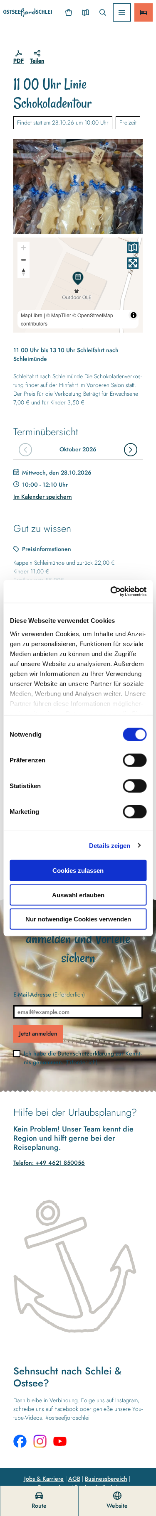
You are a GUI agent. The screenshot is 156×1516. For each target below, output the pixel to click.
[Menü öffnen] (122, 12)
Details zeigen (109, 845)
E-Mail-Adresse (49, 994)
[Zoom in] (23, 248)
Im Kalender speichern (42, 496)
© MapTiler (58, 314)
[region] (78, 285)
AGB (74, 1478)
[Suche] (102, 12)
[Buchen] (143, 12)
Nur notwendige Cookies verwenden (78, 919)
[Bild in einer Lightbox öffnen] (78, 186)
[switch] (134, 760)
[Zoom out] (23, 260)
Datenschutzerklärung (85, 1053)
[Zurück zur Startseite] (27, 12)
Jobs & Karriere (44, 1478)
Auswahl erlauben (78, 894)
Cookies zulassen (78, 870)
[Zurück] (25, 449)
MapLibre (31, 314)
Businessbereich (106, 1478)
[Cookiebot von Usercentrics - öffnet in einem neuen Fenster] (111, 591)
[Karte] (85, 12)
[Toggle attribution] (134, 315)
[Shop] (69, 12)
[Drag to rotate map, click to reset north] (23, 272)
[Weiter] (130, 449)
